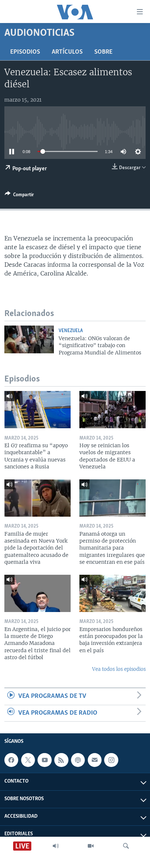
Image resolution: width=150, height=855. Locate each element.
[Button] (19, 196)
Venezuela (71, 330)
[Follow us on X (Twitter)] (28, 760)
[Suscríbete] (95, 760)
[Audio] (56, 846)
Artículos (67, 52)
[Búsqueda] (126, 846)
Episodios (25, 52)
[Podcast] (78, 760)
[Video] (91, 846)
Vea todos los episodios (119, 669)
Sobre (103, 52)
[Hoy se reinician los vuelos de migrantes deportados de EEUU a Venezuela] (112, 409)
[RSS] (61, 760)
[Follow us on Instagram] (111, 760)
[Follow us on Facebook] (11, 760)
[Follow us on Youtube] (44, 760)
